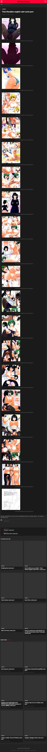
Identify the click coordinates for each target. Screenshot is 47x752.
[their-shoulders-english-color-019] (11, 475)
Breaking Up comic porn (7, 568)
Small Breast (34, 516)
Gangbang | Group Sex (24, 516)
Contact (22, 750)
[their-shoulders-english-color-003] (11, 78)
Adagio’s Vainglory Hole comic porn (34, 738)
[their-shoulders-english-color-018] (11, 450)
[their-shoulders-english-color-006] (11, 153)
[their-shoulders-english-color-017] (11, 425)
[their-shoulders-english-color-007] (11, 177)
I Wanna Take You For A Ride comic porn (34, 703)
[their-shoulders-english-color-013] (11, 326)
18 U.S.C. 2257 (13, 750)
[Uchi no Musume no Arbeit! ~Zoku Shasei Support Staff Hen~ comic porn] (35, 554)
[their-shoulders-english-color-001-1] (11, 29)
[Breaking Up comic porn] (12, 554)
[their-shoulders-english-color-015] (11, 376)
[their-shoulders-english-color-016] (11, 400)
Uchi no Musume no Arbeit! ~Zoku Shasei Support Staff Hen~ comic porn (35, 568)
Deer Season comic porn (7, 669)
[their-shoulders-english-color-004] (11, 103)
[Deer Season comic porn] (12, 655)
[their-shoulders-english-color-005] (11, 128)
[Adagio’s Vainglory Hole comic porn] (35, 723)
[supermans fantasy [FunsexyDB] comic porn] (35, 655)
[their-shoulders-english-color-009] (11, 227)
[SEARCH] (45, 1)
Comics (2, 628)
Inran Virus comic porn (31, 600)
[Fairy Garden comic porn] (12, 586)
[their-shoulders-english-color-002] (11, 54)
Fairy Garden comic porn (7, 600)
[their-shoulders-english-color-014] (11, 351)
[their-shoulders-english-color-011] (11, 276)
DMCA (18, 750)
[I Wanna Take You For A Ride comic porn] (35, 688)
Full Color (15, 516)
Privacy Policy (27, 750)
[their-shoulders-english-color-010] (11, 252)
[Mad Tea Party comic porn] (12, 616)
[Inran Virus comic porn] (35, 586)
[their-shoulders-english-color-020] (11, 499)
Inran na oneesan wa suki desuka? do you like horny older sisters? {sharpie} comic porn (35, 632)
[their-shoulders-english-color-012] (11, 301)
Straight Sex (4, 517)
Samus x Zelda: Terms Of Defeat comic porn (11, 738)
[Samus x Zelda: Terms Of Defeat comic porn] (12, 723)
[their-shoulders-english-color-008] (11, 202)
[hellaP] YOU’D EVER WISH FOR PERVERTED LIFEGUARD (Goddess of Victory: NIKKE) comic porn (11, 704)
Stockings (41, 516)
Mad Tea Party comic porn (8, 630)
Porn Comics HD (33, 750)
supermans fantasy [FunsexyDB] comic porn (35, 669)
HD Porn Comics (23, 1)
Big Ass (3, 516)
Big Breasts (9, 516)
